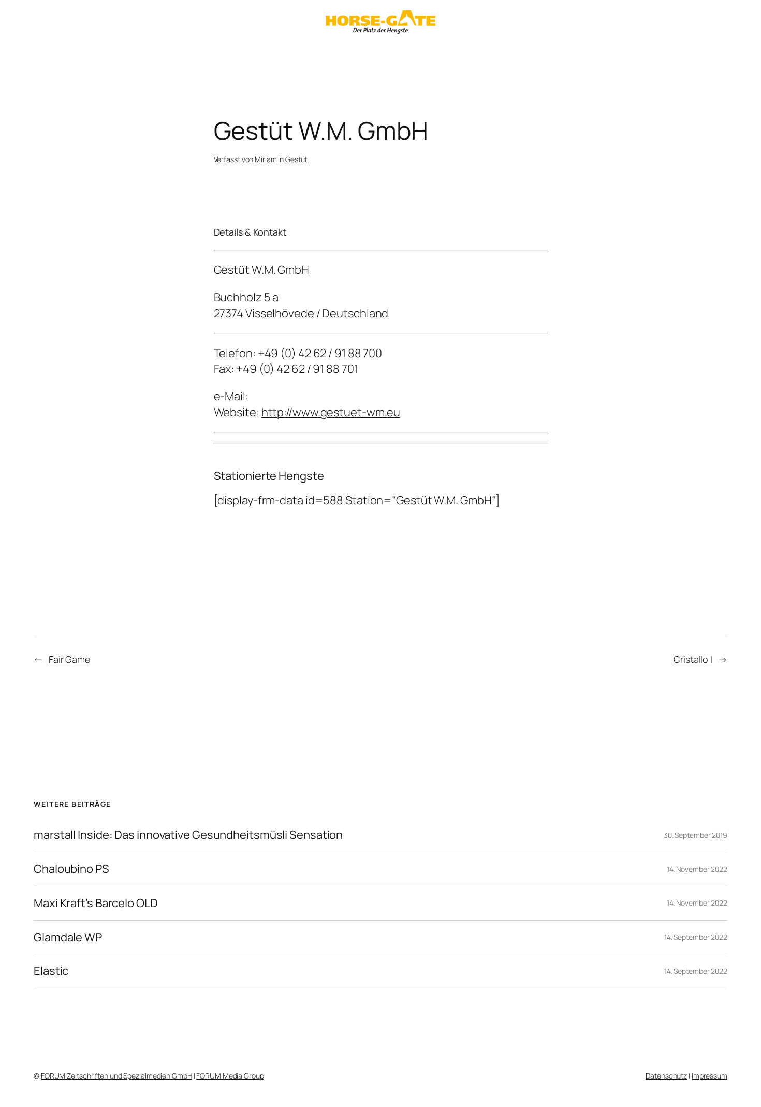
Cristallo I (693, 659)
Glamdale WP (68, 937)
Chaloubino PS (71, 869)
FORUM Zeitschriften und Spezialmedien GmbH (116, 1076)
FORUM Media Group (230, 1076)
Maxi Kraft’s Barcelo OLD (96, 903)
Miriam (265, 159)
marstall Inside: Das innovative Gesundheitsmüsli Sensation (188, 834)
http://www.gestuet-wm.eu (331, 412)
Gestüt (296, 159)
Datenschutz (666, 1076)
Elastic (51, 971)
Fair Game (69, 659)
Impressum (709, 1076)
